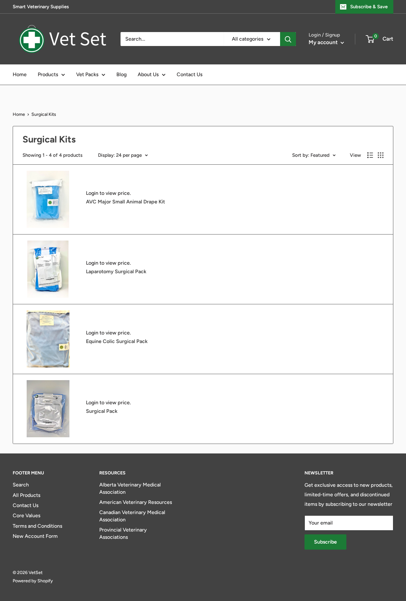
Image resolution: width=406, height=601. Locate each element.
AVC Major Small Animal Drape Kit (125, 202)
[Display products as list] (370, 155)
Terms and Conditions (37, 526)
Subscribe (325, 542)
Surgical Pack (101, 411)
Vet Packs (87, 74)
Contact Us (189, 74)
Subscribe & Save (369, 7)
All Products (26, 495)
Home (20, 74)
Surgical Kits (43, 114)
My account (324, 42)
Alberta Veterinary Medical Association (130, 488)
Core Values (26, 515)
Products (48, 74)
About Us (148, 74)
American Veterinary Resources (135, 502)
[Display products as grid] (380, 155)
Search (21, 485)
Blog (121, 74)
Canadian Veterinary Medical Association (132, 515)
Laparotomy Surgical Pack (116, 271)
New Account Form (35, 536)
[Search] (288, 39)
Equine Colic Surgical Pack (116, 341)
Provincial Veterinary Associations (123, 533)
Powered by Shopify (33, 581)
